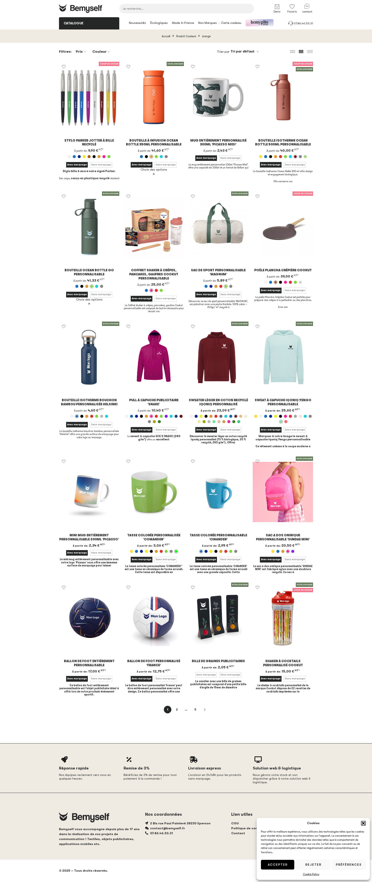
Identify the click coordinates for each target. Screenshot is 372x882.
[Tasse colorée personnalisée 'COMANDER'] (154, 492)
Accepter (278, 865)
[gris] (166, 157)
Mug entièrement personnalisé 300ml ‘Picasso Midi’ (218, 142)
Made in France (183, 23)
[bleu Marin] (79, 157)
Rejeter (313, 865)
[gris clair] (300, 282)
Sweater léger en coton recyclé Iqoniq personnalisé (218, 402)
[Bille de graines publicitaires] (218, 618)
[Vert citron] (176, 551)
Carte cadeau (231, 23)
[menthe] (214, 422)
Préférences (349, 865)
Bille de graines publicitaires (218, 661)
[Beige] (261, 157)
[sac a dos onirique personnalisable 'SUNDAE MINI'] (283, 492)
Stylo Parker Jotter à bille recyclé (89, 142)
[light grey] (209, 422)
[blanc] (69, 157)
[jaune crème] (199, 422)
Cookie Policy (311, 874)
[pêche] (224, 422)
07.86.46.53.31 (303, 23)
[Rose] (104, 157)
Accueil (166, 36)
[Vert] (109, 157)
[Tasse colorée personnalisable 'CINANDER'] (218, 492)
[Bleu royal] (231, 416)
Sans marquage (101, 164)
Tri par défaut (242, 51)
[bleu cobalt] (176, 416)
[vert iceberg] (239, 422)
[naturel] (219, 422)
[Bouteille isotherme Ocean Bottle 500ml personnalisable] (283, 97)
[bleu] (74, 157)
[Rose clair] (229, 422)
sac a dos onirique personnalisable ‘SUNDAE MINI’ (283, 537)
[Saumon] (286, 422)
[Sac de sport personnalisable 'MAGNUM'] (218, 227)
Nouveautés (137, 23)
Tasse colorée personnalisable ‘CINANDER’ (218, 537)
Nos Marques (207, 23)
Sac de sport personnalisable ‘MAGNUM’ (218, 272)
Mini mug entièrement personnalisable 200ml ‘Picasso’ (89, 537)
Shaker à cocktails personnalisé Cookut (283, 663)
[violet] (166, 416)
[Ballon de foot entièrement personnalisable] (89, 618)
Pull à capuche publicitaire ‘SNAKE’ (153, 402)
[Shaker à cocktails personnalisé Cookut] (283, 618)
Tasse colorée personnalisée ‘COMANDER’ (153, 537)
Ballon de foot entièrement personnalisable (89, 663)
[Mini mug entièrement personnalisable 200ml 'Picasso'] (89, 492)
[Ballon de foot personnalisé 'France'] (154, 618)
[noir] (94, 157)
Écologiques (159, 23)
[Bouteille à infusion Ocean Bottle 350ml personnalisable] (154, 97)
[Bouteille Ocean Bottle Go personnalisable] (89, 227)
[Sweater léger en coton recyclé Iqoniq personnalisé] (218, 357)
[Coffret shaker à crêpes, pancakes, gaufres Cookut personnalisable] (154, 227)
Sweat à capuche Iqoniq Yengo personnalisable (283, 402)
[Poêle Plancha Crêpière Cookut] (283, 227)
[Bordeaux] (295, 157)
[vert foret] (159, 422)
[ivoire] (246, 416)
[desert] (241, 416)
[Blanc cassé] (300, 416)
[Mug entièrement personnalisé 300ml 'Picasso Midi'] (218, 97)
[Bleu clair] (161, 157)
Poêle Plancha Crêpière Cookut (283, 270)
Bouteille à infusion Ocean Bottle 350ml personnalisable (153, 142)
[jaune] (84, 157)
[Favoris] (64, 67)
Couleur (99, 51)
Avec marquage (77, 164)
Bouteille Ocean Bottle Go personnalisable (89, 272)
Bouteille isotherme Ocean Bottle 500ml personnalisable (283, 142)
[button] (363, 823)
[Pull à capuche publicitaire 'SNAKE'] (154, 357)
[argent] (102, 416)
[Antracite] (295, 416)
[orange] (99, 157)
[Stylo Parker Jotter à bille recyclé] (89, 97)
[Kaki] (154, 422)
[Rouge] (280, 157)
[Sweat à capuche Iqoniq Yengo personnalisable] (283, 357)
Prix (79, 51)
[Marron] (89, 157)
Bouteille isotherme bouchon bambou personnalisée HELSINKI (89, 402)
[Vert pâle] (305, 157)
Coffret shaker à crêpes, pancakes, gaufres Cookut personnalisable (153, 274)
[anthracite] (221, 416)
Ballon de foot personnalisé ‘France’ (153, 663)
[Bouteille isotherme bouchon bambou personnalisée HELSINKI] (89, 357)
